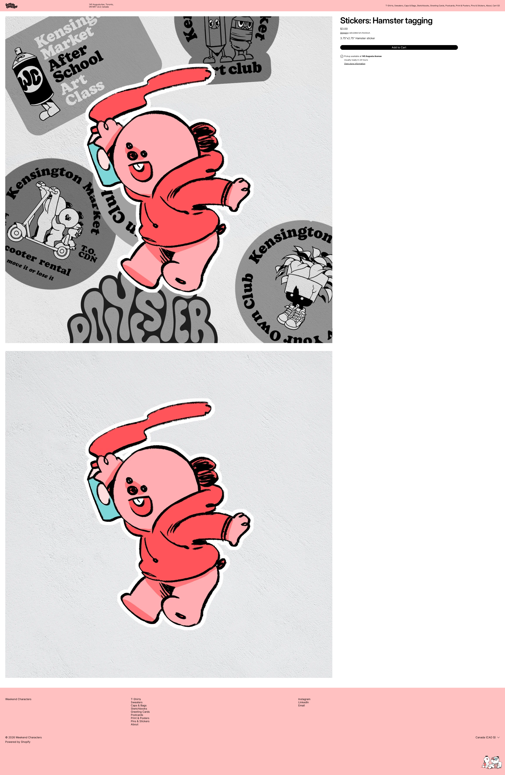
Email (301, 705)
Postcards (450, 5)
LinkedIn (303, 702)
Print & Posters (463, 5)
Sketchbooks (423, 5)
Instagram (304, 699)
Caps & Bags (410, 5)
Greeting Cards (437, 5)
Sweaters (398, 5)
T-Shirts (389, 5)
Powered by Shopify (17, 741)
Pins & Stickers (478, 5)
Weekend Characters (29, 737)
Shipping (344, 33)
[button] (168, 179)
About (489, 5)
